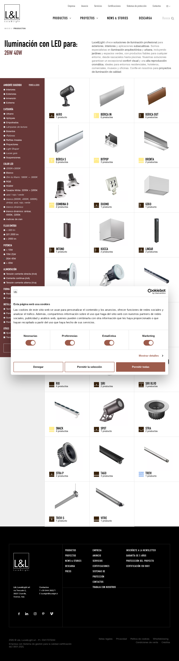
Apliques (10, 118)
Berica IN (106, 114)
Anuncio (84, 6)
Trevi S (60, 517)
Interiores (10, 90)
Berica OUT (151, 114)
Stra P (60, 473)
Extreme (10, 103)
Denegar (38, 366)
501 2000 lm (12, 234)
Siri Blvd (150, 383)
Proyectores (12, 144)
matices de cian (14, 219)
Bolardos (10, 131)
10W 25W (11, 254)
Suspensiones (13, 158)
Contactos (157, 6)
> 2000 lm (11, 239)
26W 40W (11, 259)
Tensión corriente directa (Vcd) (21, 274)
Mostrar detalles (149, 355)
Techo (9, 309)
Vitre (104, 517)
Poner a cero (34, 85)
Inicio (7, 28)
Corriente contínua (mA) (18, 278)
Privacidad (121, 639)
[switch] (70, 343)
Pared (9, 313)
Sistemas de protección (136, 6)
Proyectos (87, 18)
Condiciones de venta (147, 642)
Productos (60, 18)
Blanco (9, 173)
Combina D (62, 204)
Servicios (98, 6)
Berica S (61, 159)
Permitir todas (140, 366)
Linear (149, 248)
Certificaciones (114, 6)
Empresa (71, 6)
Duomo (105, 204)
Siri (103, 383)
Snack (59, 428)
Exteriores (11, 94)
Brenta (149, 159)
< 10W (9, 250)
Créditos (166, 642)
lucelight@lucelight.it (49, 594)
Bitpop (105, 159)
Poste (9, 322)
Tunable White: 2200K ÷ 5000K (22, 190)
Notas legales (106, 639)
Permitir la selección (89, 366)
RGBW (9, 186)
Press (68, 571)
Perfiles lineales (14, 140)
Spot (103, 428)
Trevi (148, 473)
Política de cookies (139, 639)
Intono (60, 248)
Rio (58, 383)
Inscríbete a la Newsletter (141, 550)
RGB (8, 182)
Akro (59, 114)
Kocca (104, 248)
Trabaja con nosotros (104, 587)
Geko (148, 204)
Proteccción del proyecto (140, 560)
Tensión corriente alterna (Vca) (21, 283)
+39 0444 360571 (48, 590)
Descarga (145, 18)
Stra (148, 428)
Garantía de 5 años (136, 555)
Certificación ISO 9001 (138, 566)
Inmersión (11, 98)
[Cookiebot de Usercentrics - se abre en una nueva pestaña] (150, 291)
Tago (103, 473)
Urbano (9, 114)
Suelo (9, 318)
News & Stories (117, 18)
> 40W (9, 263)
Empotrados (12, 123)
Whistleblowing (160, 639)
